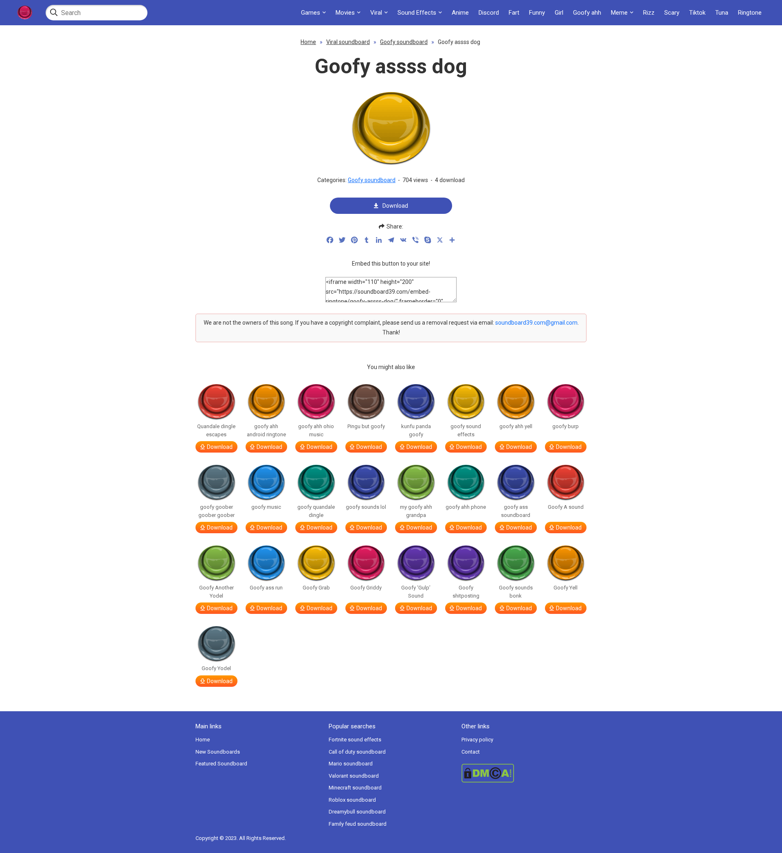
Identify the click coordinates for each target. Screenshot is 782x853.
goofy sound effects (465, 430)
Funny (537, 12)
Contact (470, 752)
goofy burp (565, 426)
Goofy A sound (566, 507)
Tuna (721, 12)
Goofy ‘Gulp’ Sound (416, 592)
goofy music (266, 507)
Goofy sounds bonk (516, 592)
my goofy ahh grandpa (416, 511)
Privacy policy (477, 739)
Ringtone (750, 12)
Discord (489, 12)
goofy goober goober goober (216, 511)
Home (308, 42)
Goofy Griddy (366, 588)
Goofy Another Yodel (216, 592)
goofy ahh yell (515, 426)
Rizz (649, 12)
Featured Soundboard (221, 764)
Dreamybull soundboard (357, 812)
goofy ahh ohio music (316, 430)
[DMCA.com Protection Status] (523, 773)
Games (310, 12)
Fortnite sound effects (355, 739)
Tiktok (697, 12)
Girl (559, 12)
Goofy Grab (316, 588)
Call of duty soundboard (357, 752)
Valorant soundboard (354, 776)
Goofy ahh (587, 12)
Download (395, 205)
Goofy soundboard (404, 42)
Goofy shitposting (466, 592)
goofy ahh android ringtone (266, 430)
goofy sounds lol (366, 507)
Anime (460, 12)
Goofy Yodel (216, 668)
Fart (514, 12)
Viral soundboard (348, 42)
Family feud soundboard (358, 824)
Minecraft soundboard (355, 788)
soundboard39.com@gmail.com (536, 322)
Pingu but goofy (366, 426)
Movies (345, 12)
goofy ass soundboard (515, 511)
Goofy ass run (266, 588)
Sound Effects (417, 12)
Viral (376, 12)
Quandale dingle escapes (216, 430)
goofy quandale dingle (316, 511)
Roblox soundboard (352, 800)
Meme (619, 12)
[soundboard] (24, 12)
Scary (671, 12)
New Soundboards (218, 752)
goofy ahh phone (466, 507)
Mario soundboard (351, 764)
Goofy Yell (566, 588)
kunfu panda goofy (416, 430)
